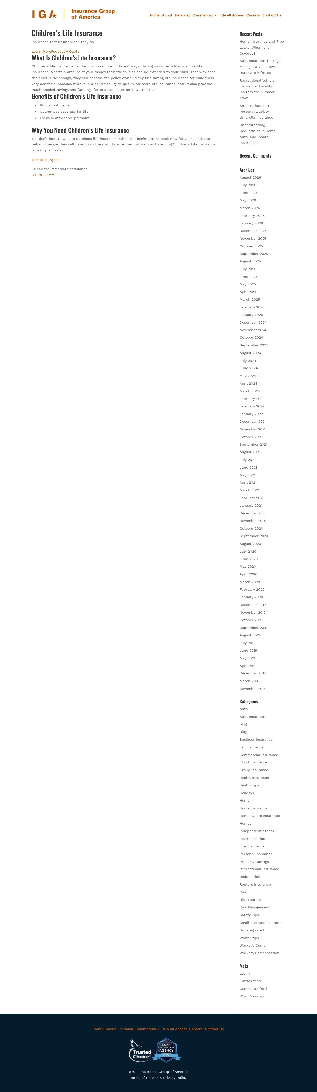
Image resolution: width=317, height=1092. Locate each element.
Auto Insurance (253, 717)
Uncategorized (252, 930)
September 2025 (254, 254)
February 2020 (252, 589)
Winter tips (249, 938)
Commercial (202, 15)
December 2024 (253, 322)
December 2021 (253, 421)
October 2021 (251, 437)
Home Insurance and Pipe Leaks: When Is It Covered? (262, 47)
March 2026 (250, 208)
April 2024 (248, 383)
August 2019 (250, 635)
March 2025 (250, 299)
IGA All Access (232, 15)
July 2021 (247, 460)
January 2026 (251, 223)
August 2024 (250, 353)
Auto (244, 709)
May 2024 (248, 376)
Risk (243, 892)
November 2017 (252, 689)
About (167, 15)
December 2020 (253, 513)
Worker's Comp (252, 945)
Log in (245, 973)
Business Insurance (256, 739)
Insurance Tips (252, 838)
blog (243, 724)
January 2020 (251, 597)
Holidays (247, 793)
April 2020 (248, 574)
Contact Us (271, 15)
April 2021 (248, 482)
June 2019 (248, 650)
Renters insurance (255, 884)
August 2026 (250, 177)
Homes (245, 823)
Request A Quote (65, 51)
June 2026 (249, 193)
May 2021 (247, 475)
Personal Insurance (256, 854)
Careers (253, 15)
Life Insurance (252, 846)
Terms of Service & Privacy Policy (158, 1078)
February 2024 (252, 399)
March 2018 (249, 681)
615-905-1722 (43, 175)
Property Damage (254, 862)
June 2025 (249, 277)
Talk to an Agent (45, 160)
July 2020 (248, 551)
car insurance (251, 747)
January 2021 (251, 505)
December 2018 (253, 673)
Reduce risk (250, 877)
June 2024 (249, 368)
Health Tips (249, 785)
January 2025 (251, 315)
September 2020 (254, 536)
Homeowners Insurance (260, 816)
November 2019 (253, 612)
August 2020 (250, 544)
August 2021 (250, 452)
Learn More (41, 51)
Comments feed (253, 989)
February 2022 (252, 406)
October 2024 (251, 337)
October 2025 (251, 246)
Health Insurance (254, 778)
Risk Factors (250, 900)
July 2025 (248, 269)
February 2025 (252, 307)
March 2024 (250, 391)
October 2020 (251, 528)
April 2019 (248, 666)
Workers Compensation (259, 953)
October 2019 (251, 620)
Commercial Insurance (259, 755)
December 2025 (253, 231)
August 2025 (250, 261)
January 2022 (251, 414)
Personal (182, 15)
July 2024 (248, 361)
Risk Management (255, 907)
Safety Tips (249, 915)
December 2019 (253, 605)
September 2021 (253, 444)
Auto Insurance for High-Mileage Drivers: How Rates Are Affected (261, 67)
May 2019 (247, 658)
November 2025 (253, 238)
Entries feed (250, 981)
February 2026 (252, 216)
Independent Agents (257, 831)
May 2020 (248, 566)
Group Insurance (254, 770)
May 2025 (248, 284)
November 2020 (253, 521)
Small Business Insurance (261, 922)
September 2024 (254, 345)
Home (154, 15)
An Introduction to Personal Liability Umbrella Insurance (256, 111)
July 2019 (248, 643)
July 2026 (248, 185)
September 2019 (253, 628)
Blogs (244, 732)
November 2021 (252, 429)
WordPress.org (252, 996)
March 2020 (250, 582)
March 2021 (249, 490)
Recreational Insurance (259, 869)
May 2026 (248, 200)
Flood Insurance (253, 762)
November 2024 (253, 330)
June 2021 (248, 467)
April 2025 (248, 292)
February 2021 (252, 498)
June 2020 (249, 559)
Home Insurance (253, 808)
